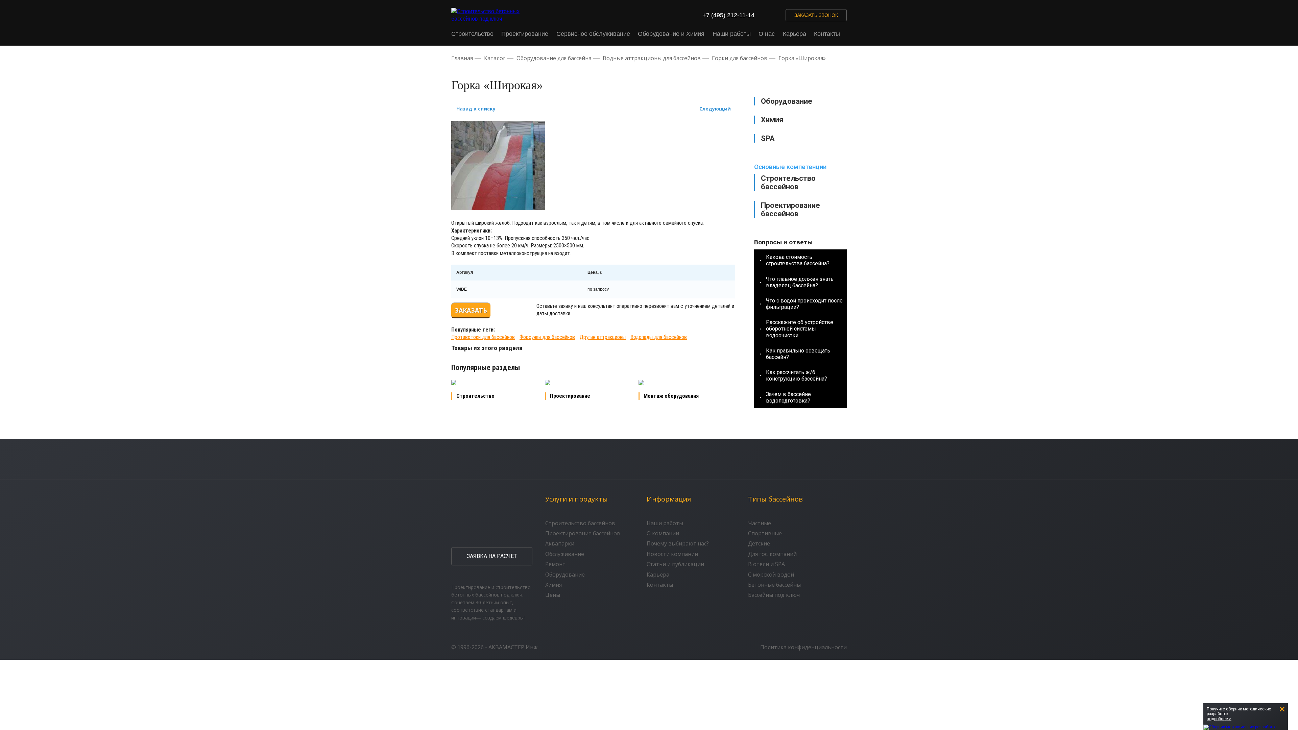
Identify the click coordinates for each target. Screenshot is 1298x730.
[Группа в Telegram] (776, 15)
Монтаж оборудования (671, 396)
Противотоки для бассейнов (483, 337)
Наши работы (732, 33)
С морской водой (771, 574)
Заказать (471, 310)
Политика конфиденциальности (803, 647)
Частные (759, 523)
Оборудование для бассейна (554, 58)
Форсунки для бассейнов (547, 337)
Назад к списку (476, 108)
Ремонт (555, 564)
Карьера (794, 33)
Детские (759, 543)
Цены (552, 595)
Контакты (827, 33)
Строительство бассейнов (788, 182)
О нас (767, 33)
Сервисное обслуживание (593, 33)
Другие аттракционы (603, 337)
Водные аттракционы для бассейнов (652, 58)
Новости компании (672, 554)
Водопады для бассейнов (658, 337)
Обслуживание (564, 554)
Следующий (715, 108)
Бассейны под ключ (774, 595)
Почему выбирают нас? (678, 543)
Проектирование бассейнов (790, 209)
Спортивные (765, 533)
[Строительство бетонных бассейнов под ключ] (489, 15)
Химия (553, 584)
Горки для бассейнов (739, 58)
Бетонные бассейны (774, 584)
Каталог (494, 58)
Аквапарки (559, 543)
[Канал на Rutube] (764, 15)
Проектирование (524, 33)
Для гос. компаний (772, 554)
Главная (462, 58)
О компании (663, 533)
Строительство (472, 33)
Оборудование (565, 574)
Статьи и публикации (675, 564)
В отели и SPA (766, 564)
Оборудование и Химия (671, 33)
